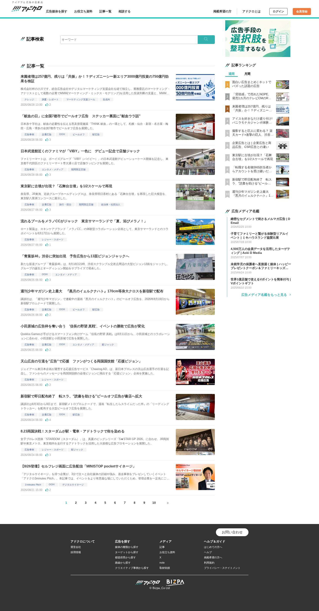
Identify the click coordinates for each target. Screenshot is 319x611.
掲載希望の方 (222, 11)
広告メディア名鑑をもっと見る (264, 294)
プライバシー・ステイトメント (222, 567)
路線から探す (123, 562)
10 (154, 502)
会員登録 (301, 11)
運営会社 (76, 547)
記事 (162, 547)
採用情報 (76, 552)
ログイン (278, 11)
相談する (124, 11)
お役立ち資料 (83, 11)
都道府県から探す (125, 557)
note (162, 562)
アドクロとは (251, 11)
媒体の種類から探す (126, 547)
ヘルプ (208, 552)
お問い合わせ (232, 532)
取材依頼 (165, 567)
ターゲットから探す (126, 552)
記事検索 (35, 39)
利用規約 (209, 562)
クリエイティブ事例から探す (132, 567)
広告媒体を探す (56, 11)
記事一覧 (105, 11)
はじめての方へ (213, 547)
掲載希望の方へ (213, 557)
